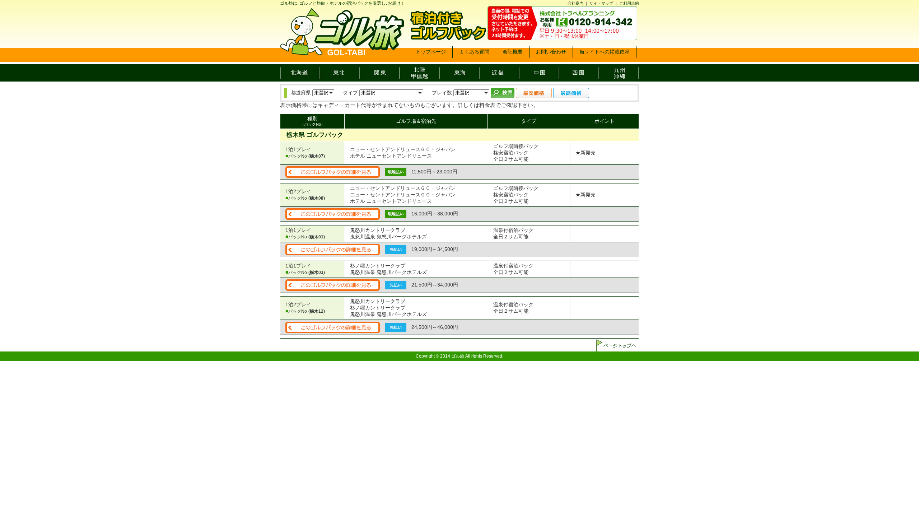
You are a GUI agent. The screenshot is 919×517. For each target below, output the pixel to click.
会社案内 (575, 3)
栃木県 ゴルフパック (314, 134)
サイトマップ (601, 3)
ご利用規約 (629, 3)
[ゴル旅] (342, 52)
